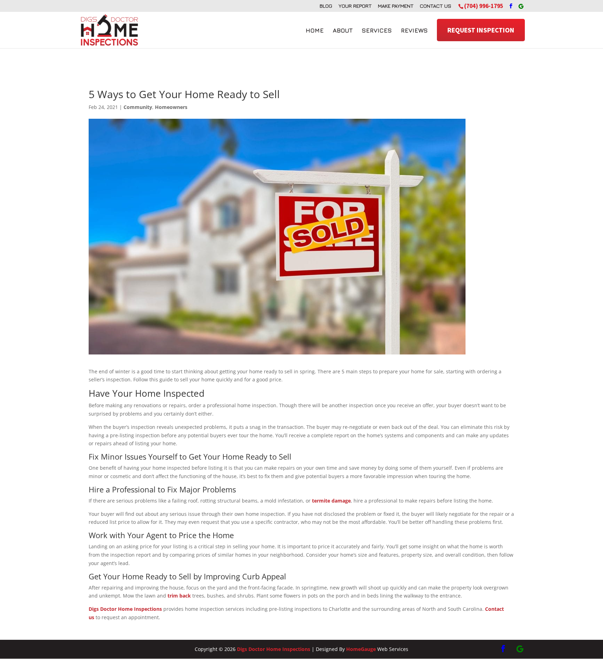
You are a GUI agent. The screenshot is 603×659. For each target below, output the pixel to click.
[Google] (521, 6)
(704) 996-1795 (483, 5)
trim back (179, 595)
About (343, 30)
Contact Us (435, 6)
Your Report (355, 6)
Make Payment (396, 6)
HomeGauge (361, 649)
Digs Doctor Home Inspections (125, 609)
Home (315, 30)
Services (377, 30)
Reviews (414, 30)
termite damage (331, 500)
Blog (326, 6)
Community (138, 107)
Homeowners (171, 107)
